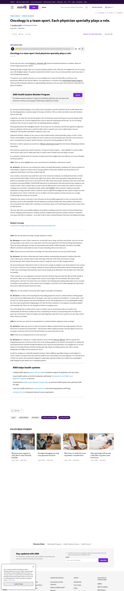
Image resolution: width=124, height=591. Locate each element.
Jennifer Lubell (16, 25)
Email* (67, 557)
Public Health (15, 16)
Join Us (78, 95)
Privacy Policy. (11, 580)
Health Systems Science (71, 544)
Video (85, 2)
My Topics (111, 12)
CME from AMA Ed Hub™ (22, 2)
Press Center (77, 585)
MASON (52, 188)
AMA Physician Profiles (49, 2)
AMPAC (99, 584)
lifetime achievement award (49, 144)
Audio (73, 2)
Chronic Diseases (28, 16)
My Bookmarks (120, 12)
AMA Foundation (102, 587)
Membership (77, 582)
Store (65, 2)
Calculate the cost (19, 392)
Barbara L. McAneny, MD (38, 63)
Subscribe (107, 34)
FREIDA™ (12, 2)
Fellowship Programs (54, 544)
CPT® (69, 2)
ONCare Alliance (59, 340)
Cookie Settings (18, 584)
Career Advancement (36, 2)
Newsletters (79, 2)
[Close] (33, 567)
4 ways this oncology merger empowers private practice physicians (33, 226)
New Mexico (35, 417)
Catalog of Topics (64, 417)
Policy (76, 588)
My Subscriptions (101, 12)
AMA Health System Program (72, 81)
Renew (44, 7)
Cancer (13, 417)
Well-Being (59, 2)
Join (33, 7)
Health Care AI (86, 544)
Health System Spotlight (92, 34)
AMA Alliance (101, 590)
